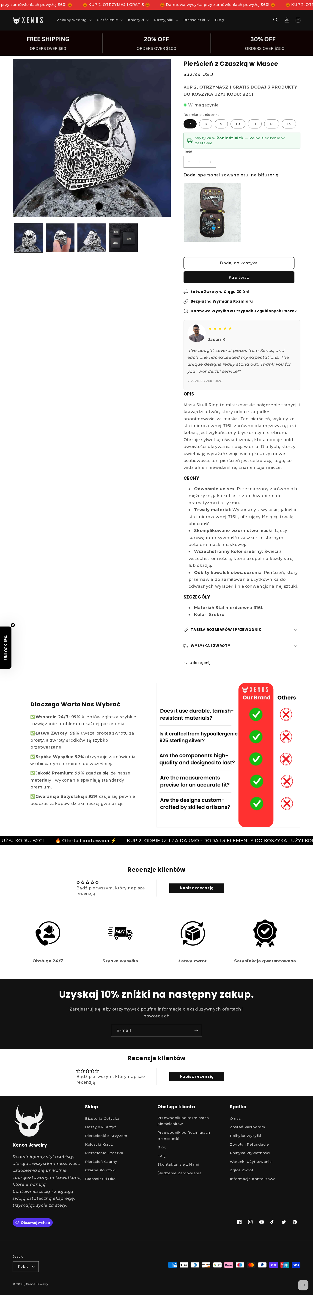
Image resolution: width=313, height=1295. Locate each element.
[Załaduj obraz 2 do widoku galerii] (60, 237)
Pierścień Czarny (101, 1161)
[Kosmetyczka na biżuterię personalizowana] (212, 212)
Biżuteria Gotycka (102, 1118)
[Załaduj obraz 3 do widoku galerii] (91, 237)
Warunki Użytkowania (251, 1161)
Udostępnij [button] (200, 662)
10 (238, 124)
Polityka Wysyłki (245, 1135)
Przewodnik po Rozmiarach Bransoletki (183, 1135)
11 (254, 124)
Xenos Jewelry (37, 1284)
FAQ (161, 1156)
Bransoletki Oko (100, 1179)
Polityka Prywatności (250, 1153)
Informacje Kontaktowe (253, 1179)
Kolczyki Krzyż (99, 1144)
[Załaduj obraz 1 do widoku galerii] (28, 237)
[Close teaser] (13, 625)
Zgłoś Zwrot (241, 1170)
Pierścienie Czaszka (104, 1153)
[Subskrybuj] (196, 1031)
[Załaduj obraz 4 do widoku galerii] (123, 237)
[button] (73, 20)
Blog (162, 1147)
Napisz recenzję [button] (197, 888)
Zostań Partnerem (247, 1127)
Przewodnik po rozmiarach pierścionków (183, 1121)
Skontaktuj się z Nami (178, 1164)
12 (271, 124)
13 (289, 124)
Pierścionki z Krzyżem (106, 1135)
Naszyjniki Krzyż (100, 1127)
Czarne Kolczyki (100, 1170)
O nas (235, 1118)
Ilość (188, 152)
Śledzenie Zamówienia (179, 1173)
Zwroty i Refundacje (249, 1144)
